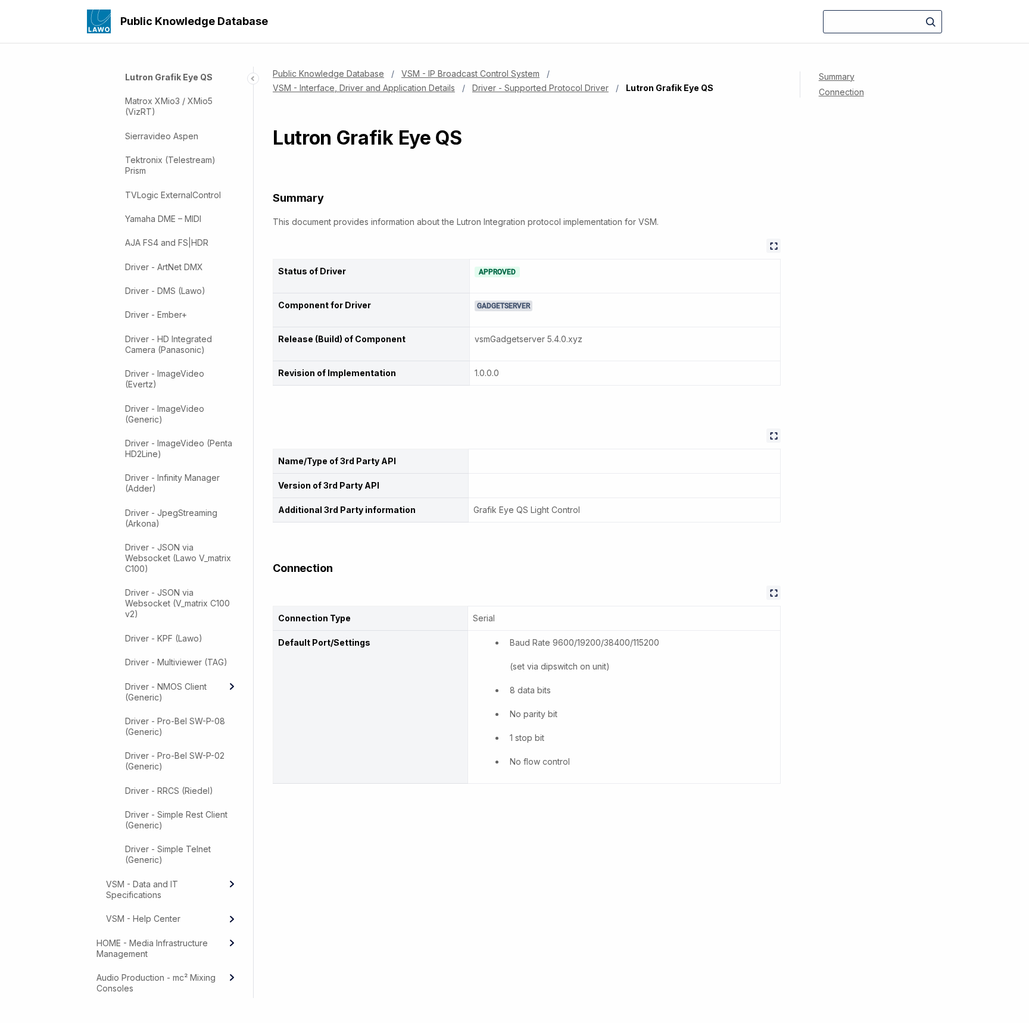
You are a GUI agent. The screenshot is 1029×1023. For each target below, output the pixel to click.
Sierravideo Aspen (161, 136)
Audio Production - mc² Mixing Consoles (156, 982)
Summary (837, 76)
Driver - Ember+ (156, 315)
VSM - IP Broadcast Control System (470, 73)
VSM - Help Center (143, 919)
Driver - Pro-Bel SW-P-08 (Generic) (175, 726)
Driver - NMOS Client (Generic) (166, 691)
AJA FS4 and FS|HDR (166, 243)
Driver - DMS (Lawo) (165, 291)
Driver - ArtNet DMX (164, 267)
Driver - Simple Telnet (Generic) (168, 854)
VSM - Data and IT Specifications (142, 889)
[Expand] (232, 687)
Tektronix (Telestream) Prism (170, 165)
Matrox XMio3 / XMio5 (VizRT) (169, 106)
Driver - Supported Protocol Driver (540, 88)
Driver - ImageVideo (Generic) (164, 413)
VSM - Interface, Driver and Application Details (364, 88)
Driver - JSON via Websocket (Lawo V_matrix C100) (178, 558)
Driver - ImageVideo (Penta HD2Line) (178, 448)
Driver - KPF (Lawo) (163, 638)
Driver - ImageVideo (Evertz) (164, 379)
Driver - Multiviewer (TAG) (176, 663)
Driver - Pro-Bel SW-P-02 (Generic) (174, 761)
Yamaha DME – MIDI (163, 219)
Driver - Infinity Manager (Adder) (172, 483)
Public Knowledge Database (194, 21)
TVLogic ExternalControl (173, 195)
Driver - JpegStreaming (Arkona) (171, 518)
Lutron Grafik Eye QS (169, 78)
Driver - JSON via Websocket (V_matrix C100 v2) (177, 604)
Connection (841, 92)
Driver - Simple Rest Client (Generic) (176, 820)
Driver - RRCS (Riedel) (169, 791)
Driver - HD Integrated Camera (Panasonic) (168, 344)
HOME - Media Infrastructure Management (152, 948)
